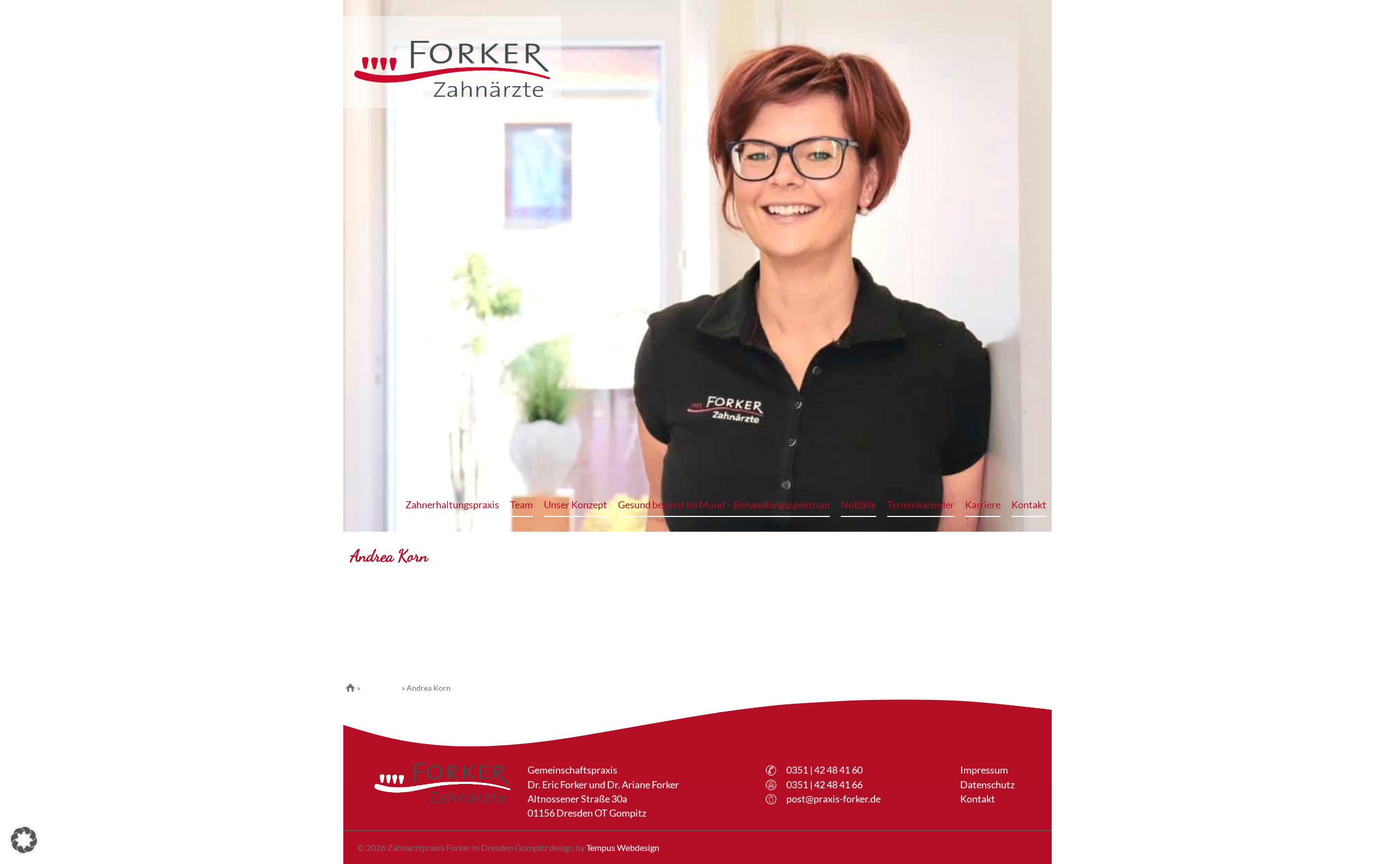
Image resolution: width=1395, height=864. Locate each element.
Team (521, 504)
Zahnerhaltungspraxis (452, 504)
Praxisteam (381, 687)
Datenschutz (987, 784)
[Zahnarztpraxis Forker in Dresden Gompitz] (452, 69)
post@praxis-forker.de (833, 799)
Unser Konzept (575, 504)
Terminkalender (920, 504)
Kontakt (1028, 504)
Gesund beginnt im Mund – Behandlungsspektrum (724, 504)
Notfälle (858, 504)
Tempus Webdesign (622, 847)
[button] (24, 840)
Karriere (982, 504)
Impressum (984, 770)
